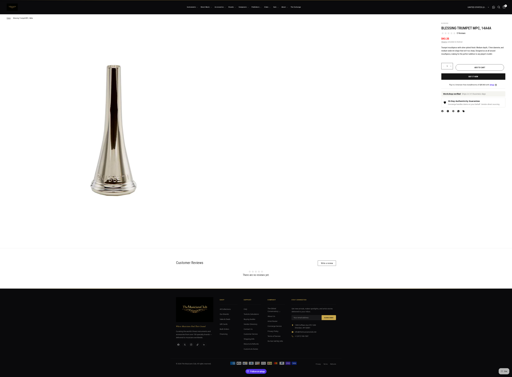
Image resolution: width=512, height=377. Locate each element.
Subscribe (328, 318)
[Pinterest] (453, 111)
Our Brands (224, 314)
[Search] (498, 7)
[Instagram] (191, 344)
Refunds (333, 364)
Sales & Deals (225, 319)
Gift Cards (223, 324)
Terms (325, 364)
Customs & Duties (251, 349)
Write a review (327, 263)
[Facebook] (443, 111)
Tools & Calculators (251, 314)
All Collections (225, 309)
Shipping (444, 42)
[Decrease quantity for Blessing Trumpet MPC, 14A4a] (443, 66)
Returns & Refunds (251, 344)
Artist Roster (272, 321)
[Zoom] (214, 27)
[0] (503, 7)
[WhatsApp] (459, 111)
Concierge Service (275, 326)
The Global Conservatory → (274, 309)
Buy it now (473, 76)
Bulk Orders (224, 329)
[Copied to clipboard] (464, 111)
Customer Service (251, 334)
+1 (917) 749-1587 (301, 336)
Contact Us (248, 329)
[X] (448, 111)
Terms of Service (274, 336)
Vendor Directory (250, 324)
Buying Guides (249, 319)
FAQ (245, 309)
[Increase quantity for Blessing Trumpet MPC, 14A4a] (451, 66)
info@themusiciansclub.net (305, 332)
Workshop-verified (452, 94)
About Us (271, 316)
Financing (223, 334)
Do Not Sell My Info (275, 341)
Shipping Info (249, 339)
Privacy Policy (273, 331)
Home (9, 18)
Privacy (318, 364)
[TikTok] (197, 344)
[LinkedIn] (204, 344)
